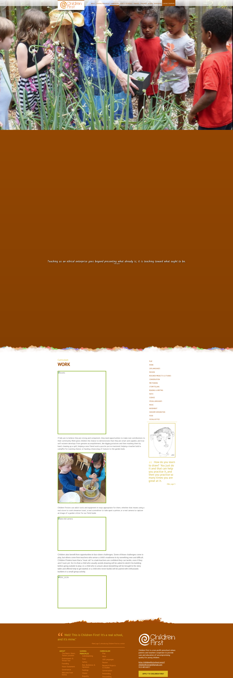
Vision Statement (68, 666)
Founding (65, 663)
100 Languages (154, 369)
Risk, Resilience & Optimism (88, 666)
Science (152, 398)
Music (151, 405)
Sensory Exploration (157, 412)
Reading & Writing (156, 390)
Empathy (85, 676)
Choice (84, 673)
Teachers (143, 3)
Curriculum (115, 3)
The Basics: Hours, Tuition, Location (68, 654)
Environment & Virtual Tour (67, 659)
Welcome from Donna (67, 673)
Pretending (153, 383)
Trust (84, 659)
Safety (84, 662)
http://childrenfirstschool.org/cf (152, 662)
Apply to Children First (153, 674)
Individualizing (87, 656)
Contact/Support (169, 3)
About (93, 3)
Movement (153, 408)
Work (151, 365)
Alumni (150, 3)
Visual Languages (155, 401)
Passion (152, 372)
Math (151, 394)
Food (151, 416)
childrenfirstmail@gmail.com (150, 664)
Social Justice (154, 419)
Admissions (158, 3)
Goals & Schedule (126, 3)
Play (150, 361)
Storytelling (154, 387)
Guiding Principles (102, 3)
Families (136, 3)
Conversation (154, 379)
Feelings (85, 670)
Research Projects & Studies (160, 376)
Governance (66, 669)
